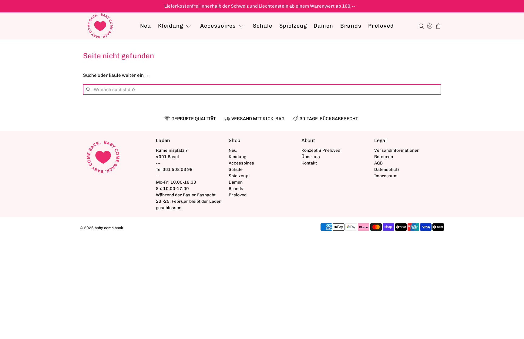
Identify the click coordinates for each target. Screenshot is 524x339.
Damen (323, 25)
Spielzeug (293, 25)
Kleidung (170, 25)
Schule (262, 25)
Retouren (383, 156)
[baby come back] (100, 25)
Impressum (386, 175)
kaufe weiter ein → (129, 75)
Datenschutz (387, 169)
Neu (145, 25)
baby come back (109, 227)
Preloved (381, 25)
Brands (350, 25)
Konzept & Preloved (320, 150)
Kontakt (309, 163)
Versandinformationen (396, 150)
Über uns (310, 156)
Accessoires (218, 25)
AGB (378, 163)
